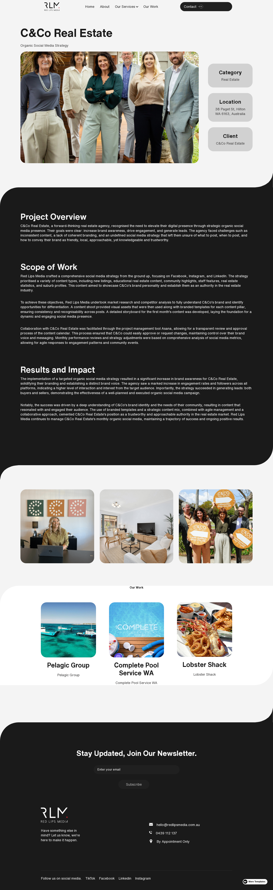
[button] (125, 6)
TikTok (90, 878)
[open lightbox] (57, 526)
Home (89, 6)
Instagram (143, 878)
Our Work (150, 6)
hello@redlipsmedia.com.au (178, 824)
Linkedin (124, 878)
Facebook (107, 878)
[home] (52, 6)
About (104, 6)
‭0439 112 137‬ (166, 833)
